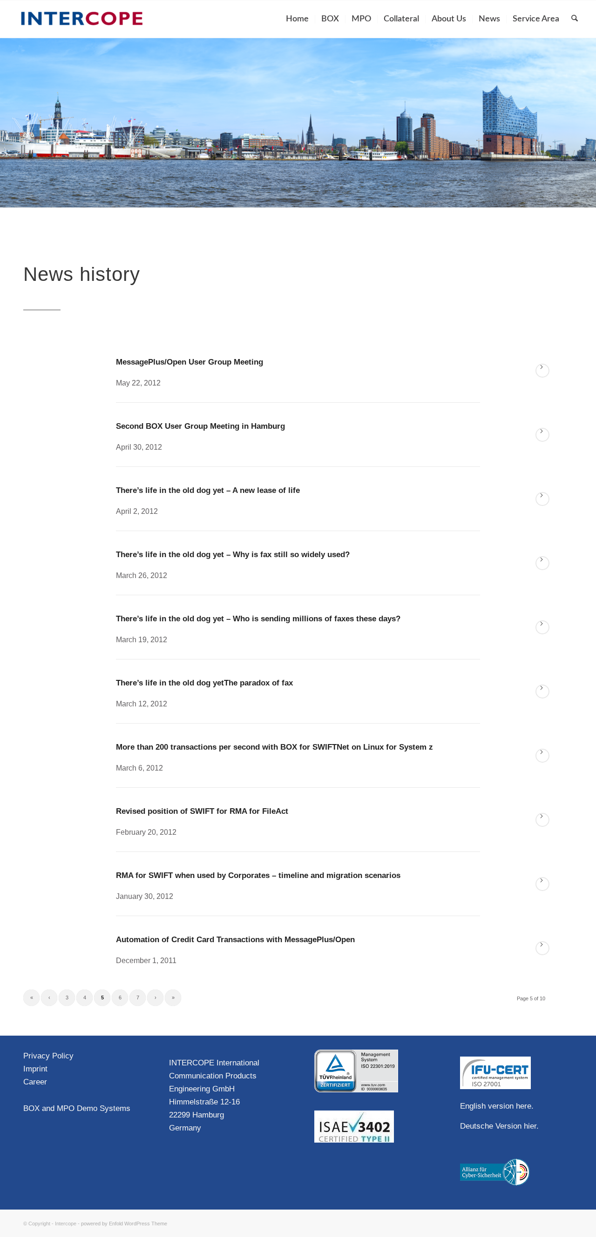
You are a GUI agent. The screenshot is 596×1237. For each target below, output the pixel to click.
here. (525, 1106)
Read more (542, 371)
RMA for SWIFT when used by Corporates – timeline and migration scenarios (258, 875)
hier (530, 1126)
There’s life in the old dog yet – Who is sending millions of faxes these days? (258, 618)
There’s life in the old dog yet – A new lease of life (208, 490)
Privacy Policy (48, 1055)
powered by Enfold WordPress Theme (124, 1223)
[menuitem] (297, 19)
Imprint (35, 1068)
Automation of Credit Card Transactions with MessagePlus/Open (235, 939)
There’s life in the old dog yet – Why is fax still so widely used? (233, 554)
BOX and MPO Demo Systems (76, 1108)
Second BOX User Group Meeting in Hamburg (200, 426)
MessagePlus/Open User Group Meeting (189, 362)
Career (35, 1081)
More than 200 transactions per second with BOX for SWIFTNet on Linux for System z (274, 747)
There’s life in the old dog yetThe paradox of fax (204, 682)
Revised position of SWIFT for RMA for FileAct (202, 811)
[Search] (574, 19)
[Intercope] (82, 19)
